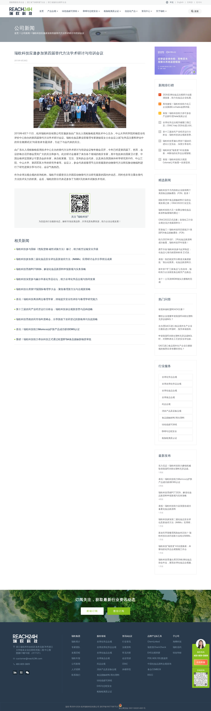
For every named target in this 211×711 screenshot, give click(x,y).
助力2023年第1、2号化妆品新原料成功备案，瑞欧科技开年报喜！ (175, 241)
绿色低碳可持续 (169, 424)
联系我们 (76, 675)
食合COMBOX (154, 669)
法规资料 (126, 647)
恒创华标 (177, 652)
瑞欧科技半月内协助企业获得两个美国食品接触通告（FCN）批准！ (174, 191)
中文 (172, 2)
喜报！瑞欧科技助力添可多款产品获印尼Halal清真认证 (177, 114)
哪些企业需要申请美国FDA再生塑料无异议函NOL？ (175, 317)
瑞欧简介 (76, 641)
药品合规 (166, 404)
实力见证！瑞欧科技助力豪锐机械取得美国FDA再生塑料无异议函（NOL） (174, 467)
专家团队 (76, 647)
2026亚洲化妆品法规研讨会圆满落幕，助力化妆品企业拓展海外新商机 (177, 96)
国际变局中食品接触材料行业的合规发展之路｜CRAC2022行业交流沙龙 (175, 202)
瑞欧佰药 (177, 647)
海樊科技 (177, 641)
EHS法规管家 (154, 652)
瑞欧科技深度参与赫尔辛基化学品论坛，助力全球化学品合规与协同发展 (55, 279)
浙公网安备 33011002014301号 (132, 708)
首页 (41, 11)
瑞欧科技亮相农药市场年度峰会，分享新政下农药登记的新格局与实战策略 (57, 319)
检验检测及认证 (169, 438)
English (180, 2)
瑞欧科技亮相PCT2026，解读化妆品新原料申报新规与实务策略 (51, 269)
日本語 (190, 2)
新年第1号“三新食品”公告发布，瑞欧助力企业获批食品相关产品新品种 (175, 271)
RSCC (150, 675)
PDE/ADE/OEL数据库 (158, 658)
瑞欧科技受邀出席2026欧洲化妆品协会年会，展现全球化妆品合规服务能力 (175, 561)
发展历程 (76, 652)
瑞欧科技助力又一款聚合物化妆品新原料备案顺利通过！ (174, 211)
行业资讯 (126, 641)
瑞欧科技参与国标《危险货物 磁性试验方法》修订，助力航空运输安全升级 (57, 249)
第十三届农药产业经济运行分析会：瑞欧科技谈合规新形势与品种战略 (54, 309)
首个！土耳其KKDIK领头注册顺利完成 (175, 280)
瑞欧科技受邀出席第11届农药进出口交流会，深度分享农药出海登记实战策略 (177, 143)
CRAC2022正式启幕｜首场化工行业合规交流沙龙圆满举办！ (175, 221)
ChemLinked (154, 641)
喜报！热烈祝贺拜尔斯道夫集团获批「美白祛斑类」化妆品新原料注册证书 (174, 261)
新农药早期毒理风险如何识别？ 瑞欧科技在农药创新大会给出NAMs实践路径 (175, 534)
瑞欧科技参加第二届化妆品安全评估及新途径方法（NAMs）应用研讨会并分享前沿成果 (64, 259)
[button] (191, 72)
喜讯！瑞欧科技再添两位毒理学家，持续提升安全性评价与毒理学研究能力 (57, 299)
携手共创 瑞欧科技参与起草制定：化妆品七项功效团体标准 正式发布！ (174, 251)
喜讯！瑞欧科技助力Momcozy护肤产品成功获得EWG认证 (48, 329)
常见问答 (126, 652)
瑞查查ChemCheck (157, 647)
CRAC (125, 664)
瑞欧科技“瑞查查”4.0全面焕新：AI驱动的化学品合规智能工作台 (178, 152)
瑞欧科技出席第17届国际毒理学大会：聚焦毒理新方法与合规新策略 (53, 289)
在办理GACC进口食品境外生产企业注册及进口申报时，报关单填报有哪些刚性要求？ (175, 328)
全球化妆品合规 (169, 390)
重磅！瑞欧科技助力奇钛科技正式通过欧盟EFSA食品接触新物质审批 (53, 339)
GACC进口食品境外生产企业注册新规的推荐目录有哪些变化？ (175, 347)
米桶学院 (126, 669)
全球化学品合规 (169, 377)
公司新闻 (25, 33)
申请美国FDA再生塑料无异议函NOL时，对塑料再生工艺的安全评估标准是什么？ (175, 337)
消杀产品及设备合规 (171, 411)
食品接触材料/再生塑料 (173, 417)
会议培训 (126, 658)
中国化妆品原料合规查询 (159, 664)
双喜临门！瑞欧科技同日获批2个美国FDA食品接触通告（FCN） (175, 231)
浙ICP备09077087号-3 (109, 707)
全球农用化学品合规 (171, 384)
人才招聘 (76, 669)
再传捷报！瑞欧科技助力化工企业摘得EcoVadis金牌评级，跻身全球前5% (177, 106)
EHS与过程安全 (169, 431)
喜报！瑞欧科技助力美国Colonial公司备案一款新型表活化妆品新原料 (177, 161)
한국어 (199, 2)
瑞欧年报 (76, 658)
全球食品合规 (168, 397)
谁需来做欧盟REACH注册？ (171, 309)
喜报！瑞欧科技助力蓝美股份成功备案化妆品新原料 (174, 507)
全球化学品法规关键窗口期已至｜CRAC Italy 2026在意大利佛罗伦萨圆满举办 (177, 124)
